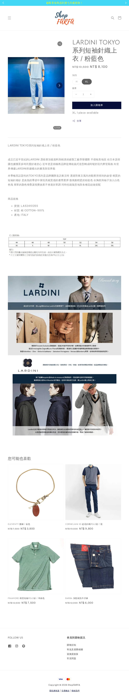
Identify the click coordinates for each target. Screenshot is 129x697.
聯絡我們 (76, 690)
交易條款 (66, 690)
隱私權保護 (54, 690)
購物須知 (71, 644)
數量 (74, 88)
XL (86, 81)
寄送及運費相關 (75, 649)
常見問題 (71, 658)
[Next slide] (59, 85)
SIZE (74, 75)
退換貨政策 (72, 654)
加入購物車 (96, 105)
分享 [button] (79, 120)
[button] (9, 17)
